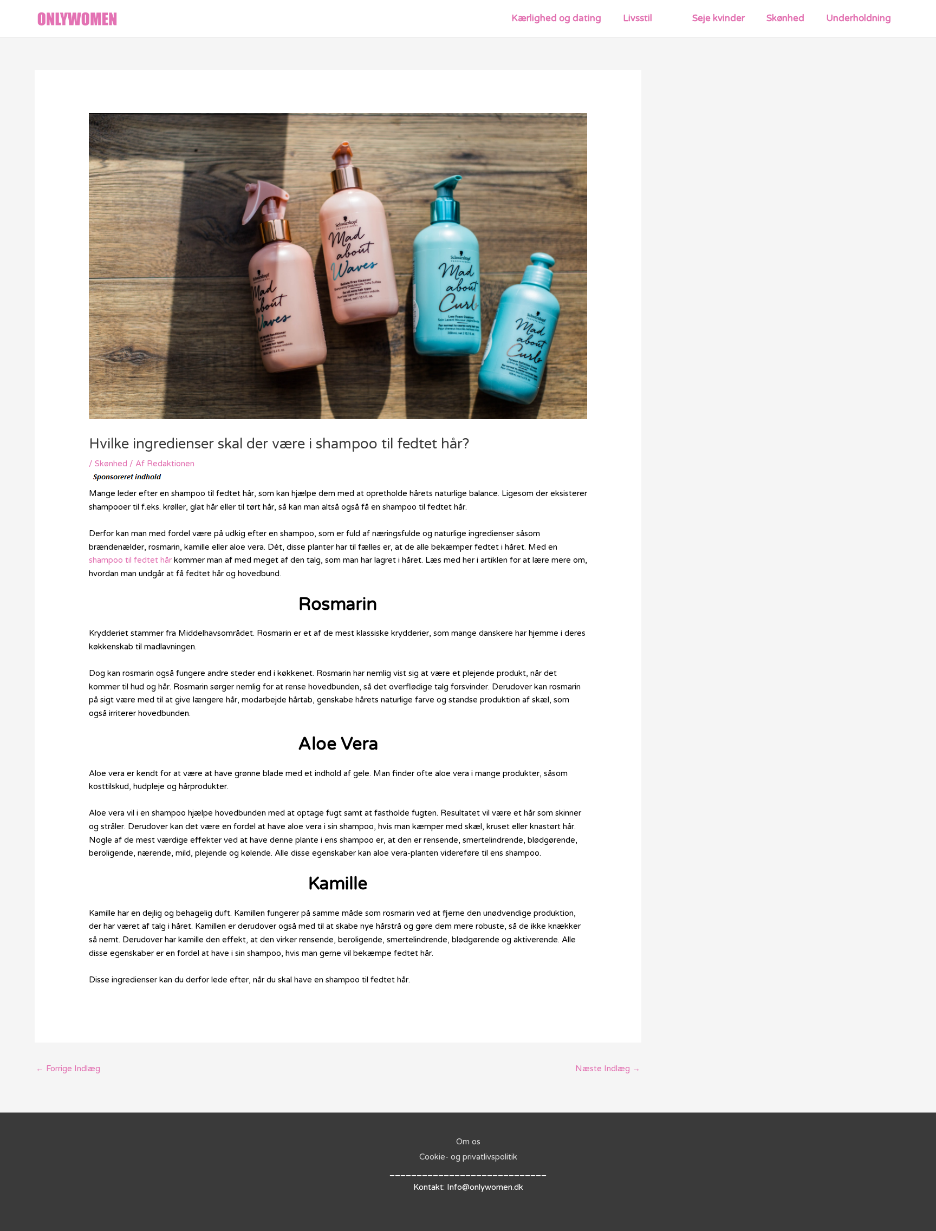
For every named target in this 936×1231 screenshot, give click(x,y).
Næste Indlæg (607, 1068)
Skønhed (111, 463)
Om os (468, 1142)
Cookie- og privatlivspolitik (468, 1157)
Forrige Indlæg (68, 1068)
